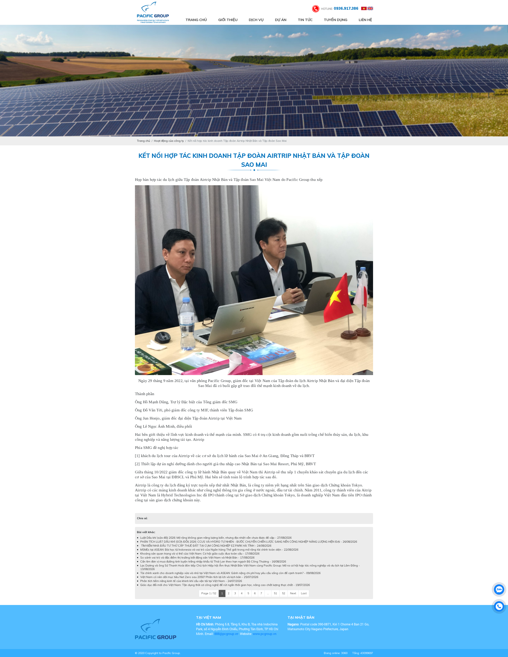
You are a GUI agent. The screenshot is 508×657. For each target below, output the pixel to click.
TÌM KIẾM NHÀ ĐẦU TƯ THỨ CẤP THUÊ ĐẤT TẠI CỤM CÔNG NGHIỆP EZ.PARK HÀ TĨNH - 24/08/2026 (205, 549)
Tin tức (305, 19)
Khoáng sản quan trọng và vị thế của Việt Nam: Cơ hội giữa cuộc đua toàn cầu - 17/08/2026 (199, 557)
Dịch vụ (256, 19)
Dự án (280, 19)
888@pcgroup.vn (226, 638)
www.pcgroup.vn (265, 638)
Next (293, 597)
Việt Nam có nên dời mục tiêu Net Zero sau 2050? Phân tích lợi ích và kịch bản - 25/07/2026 (199, 581)
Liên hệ (365, 19)
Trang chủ (196, 19)
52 (283, 597)
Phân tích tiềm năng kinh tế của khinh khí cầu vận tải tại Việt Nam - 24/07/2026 (191, 585)
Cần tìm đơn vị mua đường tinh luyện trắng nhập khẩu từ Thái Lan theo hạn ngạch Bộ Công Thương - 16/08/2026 (213, 565)
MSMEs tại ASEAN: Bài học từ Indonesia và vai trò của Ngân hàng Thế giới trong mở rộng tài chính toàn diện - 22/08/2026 (219, 553)
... (268, 597)
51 (275, 597)
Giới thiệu (228, 19)
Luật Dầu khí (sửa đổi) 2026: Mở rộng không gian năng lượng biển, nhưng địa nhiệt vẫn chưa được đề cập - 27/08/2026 (216, 541)
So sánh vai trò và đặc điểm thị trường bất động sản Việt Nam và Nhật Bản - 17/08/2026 (197, 561)
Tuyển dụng (335, 19)
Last (304, 597)
